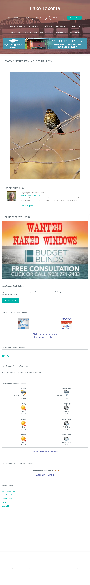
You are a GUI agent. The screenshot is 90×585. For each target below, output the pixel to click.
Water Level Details (45, 475)
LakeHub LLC (25, 568)
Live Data (25, 18)
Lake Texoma (45, 8)
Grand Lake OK (8, 495)
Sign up (56, 18)
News (25, 32)
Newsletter (10, 300)
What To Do (74, 32)
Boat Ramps (13, 18)
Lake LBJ (5, 506)
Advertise (74, 18)
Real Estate (17, 26)
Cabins (33, 26)
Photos (33, 32)
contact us (48, 568)
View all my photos (27, 206)
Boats (50, 32)
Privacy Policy (77, 568)
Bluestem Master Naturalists (31, 195)
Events (42, 32)
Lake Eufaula (7, 498)
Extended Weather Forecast (45, 452)
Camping (74, 26)
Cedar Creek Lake (9, 491)
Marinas (46, 26)
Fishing (60, 26)
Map (18, 32)
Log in (39, 18)
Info (13, 32)
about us (40, 568)
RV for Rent (61, 32)
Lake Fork (5, 502)
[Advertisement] (45, 531)
